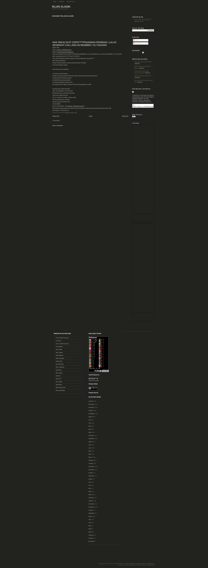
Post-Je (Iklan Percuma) (62, 343)
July (90, 420)
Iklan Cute (58, 378)
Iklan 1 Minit (59, 349)
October (91, 410)
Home (54, 1)
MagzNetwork (151, 563)
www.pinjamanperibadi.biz (65, 52)
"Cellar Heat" (101, 563)
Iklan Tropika (59, 352)
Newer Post (55, 116)
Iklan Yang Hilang (60, 390)
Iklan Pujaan (59, 381)
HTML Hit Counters (94, 380)
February (91, 435)
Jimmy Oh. (133, 565)
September (91, 413)
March (90, 432)
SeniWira (61, 1)
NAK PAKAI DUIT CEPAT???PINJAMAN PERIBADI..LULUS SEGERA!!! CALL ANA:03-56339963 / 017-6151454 (84, 43)
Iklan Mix (58, 375)
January (91, 401)
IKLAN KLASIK (61, 6)
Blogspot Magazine (141, 563)
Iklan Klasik (59, 384)
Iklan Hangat (59, 373)
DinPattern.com (151, 565)
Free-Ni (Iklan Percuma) (62, 337)
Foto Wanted (59, 346)
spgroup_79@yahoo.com (63, 50)
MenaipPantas (71, 1)
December (91, 404)
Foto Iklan (58, 340)
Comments (138, 43)
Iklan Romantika (60, 358)
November (91, 407)
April (90, 429)
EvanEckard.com (119, 563)
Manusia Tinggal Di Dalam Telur (142, 75)
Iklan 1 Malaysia (60, 367)
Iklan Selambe (59, 355)
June (90, 423)
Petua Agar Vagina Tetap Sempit (142, 61)
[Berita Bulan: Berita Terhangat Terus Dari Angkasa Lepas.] (143, 53)
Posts (136, 40)
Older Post (125, 116)
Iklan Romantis (60, 364)
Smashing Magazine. (131, 563)
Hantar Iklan (59, 361)
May (90, 426)
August (90, 416)
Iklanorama (59, 370)
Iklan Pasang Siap (60, 387)
